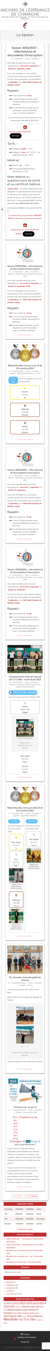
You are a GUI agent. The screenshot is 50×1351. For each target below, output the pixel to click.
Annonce (9, 1282)
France (37, 1313)
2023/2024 (19, 577)
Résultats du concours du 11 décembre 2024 (23, 1262)
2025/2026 (19, 274)
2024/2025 (21, 373)
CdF (5, 1310)
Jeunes (25, 1316)
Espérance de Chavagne (26, 1337)
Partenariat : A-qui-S (25, 1107)
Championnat (35, 685)
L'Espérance (11, 1285)
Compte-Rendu (27, 1309)
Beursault (35, 1306)
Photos (30, 985)
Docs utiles (28, 274)
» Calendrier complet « (25, 1229)
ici (8, 211)
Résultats (29, 373)
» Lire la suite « (25, 335)
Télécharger (15, 136)
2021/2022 (13, 1303)
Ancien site (25, 1342)
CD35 (28, 685)
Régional (38, 1316)
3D (5, 1303)
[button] (12, 1025)
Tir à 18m (37, 373)
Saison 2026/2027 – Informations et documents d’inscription (25, 51)
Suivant (34, 1196)
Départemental (21, 687)
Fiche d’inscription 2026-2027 (20, 132)
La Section (35, 59)
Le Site (9, 1291)
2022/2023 (21, 685)
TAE (20, 1319)
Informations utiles (30, 1112)
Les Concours (11, 1294)
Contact (25, 1334)
